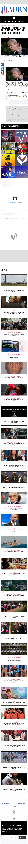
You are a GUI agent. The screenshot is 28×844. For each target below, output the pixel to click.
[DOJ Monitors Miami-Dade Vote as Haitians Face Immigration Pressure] (14, 455)
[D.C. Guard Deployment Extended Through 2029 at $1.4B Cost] (14, 757)
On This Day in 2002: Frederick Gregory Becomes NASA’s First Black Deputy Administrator (14, 724)
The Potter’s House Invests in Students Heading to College (14, 617)
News (2, 25)
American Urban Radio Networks (9, 218)
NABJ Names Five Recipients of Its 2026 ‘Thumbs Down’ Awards (14, 530)
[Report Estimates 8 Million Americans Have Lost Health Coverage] (14, 346)
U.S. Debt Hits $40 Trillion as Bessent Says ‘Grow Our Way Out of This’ (14, 334)
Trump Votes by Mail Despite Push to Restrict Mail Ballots (14, 444)
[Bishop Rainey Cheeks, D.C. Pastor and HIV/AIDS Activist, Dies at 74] (14, 411)
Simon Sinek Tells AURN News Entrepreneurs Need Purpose (14, 789)
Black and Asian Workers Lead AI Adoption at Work (14, 703)
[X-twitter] (15, 21)
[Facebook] (19, 21)
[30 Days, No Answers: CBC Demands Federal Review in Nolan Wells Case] (14, 735)
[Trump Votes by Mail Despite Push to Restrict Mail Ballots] (14, 433)
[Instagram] (5, 21)
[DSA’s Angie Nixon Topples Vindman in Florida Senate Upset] (14, 389)
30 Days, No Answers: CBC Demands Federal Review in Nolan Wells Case (14, 746)
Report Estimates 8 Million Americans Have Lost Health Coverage (14, 356)
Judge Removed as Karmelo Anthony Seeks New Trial (14, 378)
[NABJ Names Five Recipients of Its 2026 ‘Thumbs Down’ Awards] (14, 520)
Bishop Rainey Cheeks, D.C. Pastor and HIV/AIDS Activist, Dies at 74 (14, 422)
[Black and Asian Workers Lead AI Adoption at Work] (14, 693)
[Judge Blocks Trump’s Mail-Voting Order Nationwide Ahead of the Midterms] (14, 649)
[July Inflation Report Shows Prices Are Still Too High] (14, 563)
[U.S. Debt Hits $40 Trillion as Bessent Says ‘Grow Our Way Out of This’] (14, 324)
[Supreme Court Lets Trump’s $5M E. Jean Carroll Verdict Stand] (14, 498)
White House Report (10, 25)
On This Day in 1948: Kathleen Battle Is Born (14, 638)
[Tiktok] (12, 21)
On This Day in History (14, 637)
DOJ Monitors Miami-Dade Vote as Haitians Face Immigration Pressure (14, 466)
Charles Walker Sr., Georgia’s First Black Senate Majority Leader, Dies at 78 (14, 312)
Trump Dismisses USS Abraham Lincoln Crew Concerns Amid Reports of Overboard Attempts (14, 552)
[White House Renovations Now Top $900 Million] (14, 585)
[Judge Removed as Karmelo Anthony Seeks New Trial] (14, 368)
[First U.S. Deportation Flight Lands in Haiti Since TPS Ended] (14, 280)
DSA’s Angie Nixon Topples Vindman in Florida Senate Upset (14, 400)
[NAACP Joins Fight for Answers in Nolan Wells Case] (14, 477)
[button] (2, 64)
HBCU (12, 615)
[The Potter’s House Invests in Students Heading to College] (14, 606)
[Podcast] (22, 21)
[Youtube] (8, 21)
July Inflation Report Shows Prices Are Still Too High (14, 574)
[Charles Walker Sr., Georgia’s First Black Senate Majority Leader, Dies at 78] (14, 302)
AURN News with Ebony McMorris (14, 289)
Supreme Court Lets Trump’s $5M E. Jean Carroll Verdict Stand (14, 508)
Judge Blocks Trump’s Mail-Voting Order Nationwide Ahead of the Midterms (14, 659)
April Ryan (19, 96)
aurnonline (21, 218)
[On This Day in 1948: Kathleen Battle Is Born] (14, 628)
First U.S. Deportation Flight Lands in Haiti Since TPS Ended (14, 290)
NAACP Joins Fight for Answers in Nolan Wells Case (14, 487)
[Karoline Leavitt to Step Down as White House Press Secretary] (14, 671)
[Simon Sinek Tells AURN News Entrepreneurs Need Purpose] (14, 779)
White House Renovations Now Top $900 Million (14, 595)
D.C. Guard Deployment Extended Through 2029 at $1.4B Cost (14, 768)
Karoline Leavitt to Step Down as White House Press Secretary (14, 681)
